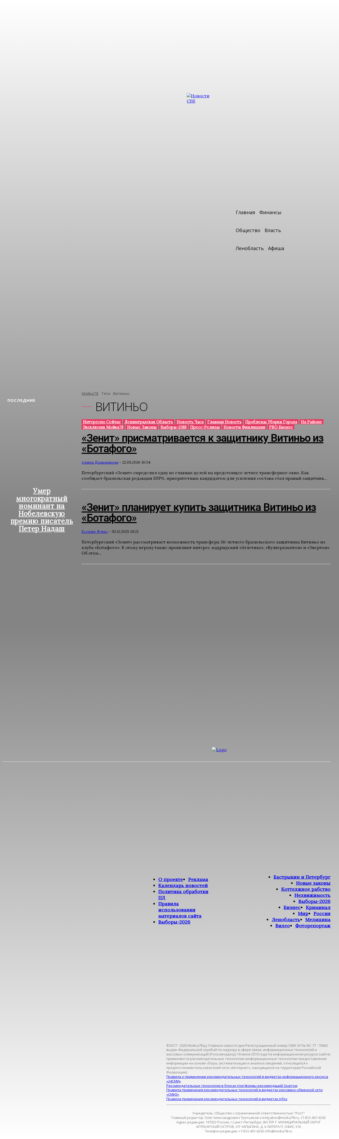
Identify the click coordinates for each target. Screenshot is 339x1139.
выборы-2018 (173, 427)
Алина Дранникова (100, 462)
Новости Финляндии (244, 427)
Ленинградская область (148, 421)
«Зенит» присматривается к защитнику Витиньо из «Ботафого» (202, 443)
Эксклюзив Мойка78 (103, 427)
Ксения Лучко (95, 531)
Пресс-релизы (205, 427)
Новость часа (190, 421)
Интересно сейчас (102, 421)
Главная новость (224, 421)
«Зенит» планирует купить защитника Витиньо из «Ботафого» (199, 512)
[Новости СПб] (202, 238)
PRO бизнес (281, 427)
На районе (311, 421)
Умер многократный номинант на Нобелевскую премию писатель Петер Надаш (42, 509)
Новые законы (142, 427)
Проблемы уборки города (271, 421)
